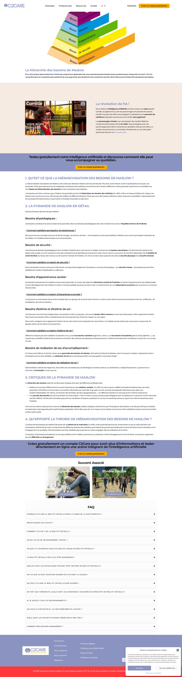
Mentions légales (87, 644)
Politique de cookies (89, 658)
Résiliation (58, 660)
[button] (178, 650)
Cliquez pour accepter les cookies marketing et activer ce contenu (55, 118)
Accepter (139, 668)
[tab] (91, 514)
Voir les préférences (167, 668)
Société (93, 6)
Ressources (81, 6)
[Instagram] (124, 660)
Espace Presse (86, 653)
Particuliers (50, 6)
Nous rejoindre (60, 655)
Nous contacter (60, 651)
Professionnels (65, 6)
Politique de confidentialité (153, 673)
